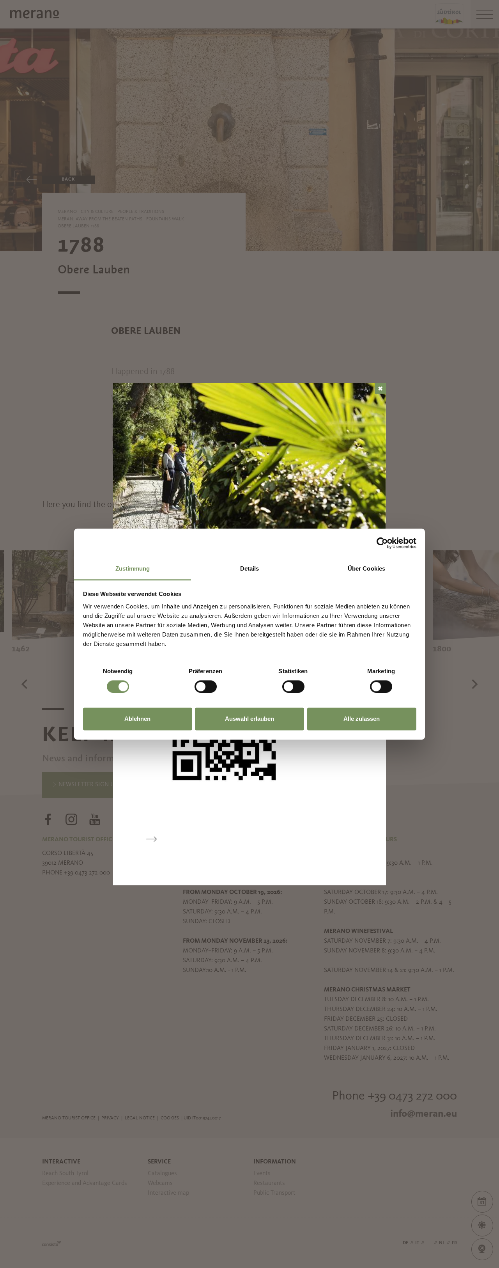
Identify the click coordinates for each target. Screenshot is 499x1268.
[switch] (206, 686)
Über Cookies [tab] (366, 568)
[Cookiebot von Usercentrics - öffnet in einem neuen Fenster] (382, 543)
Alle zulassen (361, 719)
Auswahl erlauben (249, 719)
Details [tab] (249, 568)
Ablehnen (137, 719)
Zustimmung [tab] (132, 568)
